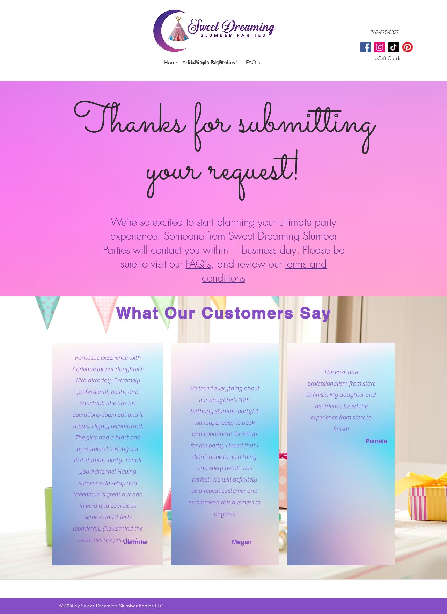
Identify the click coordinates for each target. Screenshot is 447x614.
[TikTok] (393, 47)
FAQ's (198, 264)
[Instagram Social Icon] (379, 47)
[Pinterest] (407, 47)
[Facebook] (365, 47)
